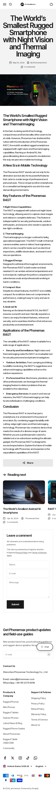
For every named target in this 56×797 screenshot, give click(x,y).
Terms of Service (39, 552)
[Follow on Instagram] (20, 758)
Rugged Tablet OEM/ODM (10, 741)
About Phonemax (11, 733)
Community (8, 748)
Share (30, 462)
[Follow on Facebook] (5, 758)
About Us (35, 725)
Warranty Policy (38, 714)
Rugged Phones (11, 701)
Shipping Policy (38, 698)
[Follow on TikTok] (28, 758)
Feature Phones (11, 717)
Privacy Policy (22, 552)
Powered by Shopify (30, 788)
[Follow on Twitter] (13, 758)
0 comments (29, 67)
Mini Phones (9, 707)
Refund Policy (37, 708)
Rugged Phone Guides (14, 728)
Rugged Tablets (11, 712)
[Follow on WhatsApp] (35, 758)
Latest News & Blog (12, 723)
